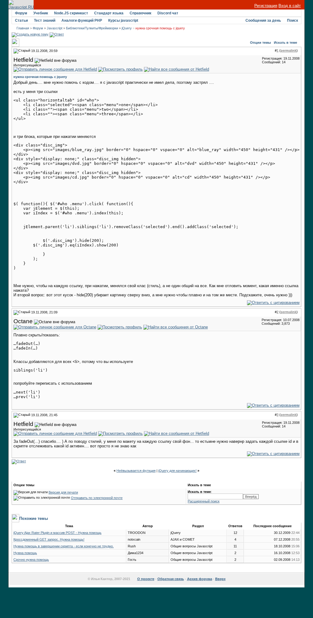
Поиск (292, 20)
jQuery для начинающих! (177, 470)
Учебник (40, 13)
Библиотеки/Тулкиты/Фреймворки (92, 28)
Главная (23, 28)
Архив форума (199, 579)
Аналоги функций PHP (81, 20)
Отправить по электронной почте (97, 498)
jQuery (127, 28)
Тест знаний (44, 20)
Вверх (220, 579)
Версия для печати (63, 492)
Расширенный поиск (203, 501)
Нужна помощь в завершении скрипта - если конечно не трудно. (63, 546)
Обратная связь (170, 579)
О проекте (145, 579)
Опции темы (260, 42)
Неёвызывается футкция (136, 470)
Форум (21, 13)
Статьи (21, 20)
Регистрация (265, 5)
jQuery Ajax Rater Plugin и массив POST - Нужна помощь (57, 533)
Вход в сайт (289, 5)
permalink (288, 50)
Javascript (54, 28)
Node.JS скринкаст (71, 13)
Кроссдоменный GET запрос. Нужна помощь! (48, 539)
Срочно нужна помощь (31, 559)
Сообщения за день (263, 20)
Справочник (140, 13)
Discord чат (167, 13)
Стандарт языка (108, 13)
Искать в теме (285, 42)
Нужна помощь (25, 553)
